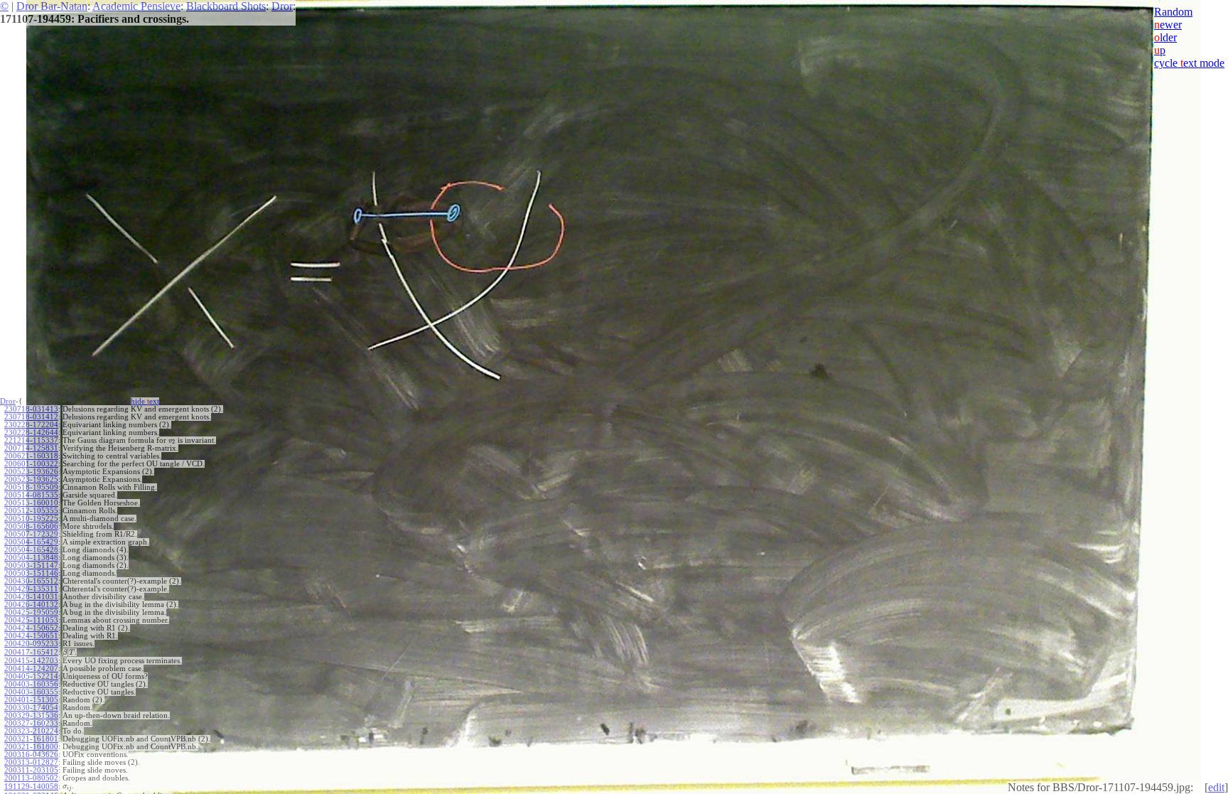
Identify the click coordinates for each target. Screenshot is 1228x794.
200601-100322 (31, 464)
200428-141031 (31, 597)
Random (1173, 12)
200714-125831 (31, 448)
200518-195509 (31, 487)
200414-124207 (31, 668)
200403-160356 (31, 684)
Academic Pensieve (136, 6)
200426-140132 (31, 604)
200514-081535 (31, 495)
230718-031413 (31, 409)
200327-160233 (31, 723)
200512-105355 (31, 511)
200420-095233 (31, 644)
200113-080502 (31, 778)
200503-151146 (31, 573)
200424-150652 (31, 628)
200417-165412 (31, 652)
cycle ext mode (1189, 63)
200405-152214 (31, 676)
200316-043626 (31, 754)
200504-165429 (31, 542)
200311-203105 (31, 770)
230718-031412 (31, 417)
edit (1216, 787)
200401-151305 (31, 700)
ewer (1168, 24)
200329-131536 (31, 715)
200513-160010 (31, 503)
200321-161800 (31, 747)
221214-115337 (31, 440)
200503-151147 (31, 565)
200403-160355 (31, 692)
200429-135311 (31, 589)
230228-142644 (31, 432)
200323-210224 (31, 731)
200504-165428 (31, 550)
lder (1165, 37)
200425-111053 (31, 620)
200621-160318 (31, 456)
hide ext (145, 401)
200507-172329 (31, 534)
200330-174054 (31, 708)
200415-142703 (31, 661)
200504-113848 (31, 558)
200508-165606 (31, 526)
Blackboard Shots (226, 6)
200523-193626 (31, 472)
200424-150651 (31, 636)
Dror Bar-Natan (51, 6)
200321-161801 (31, 739)
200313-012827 (31, 762)
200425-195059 (31, 612)
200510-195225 (31, 518)
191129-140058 (31, 786)
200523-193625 (31, 479)
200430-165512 (31, 581)
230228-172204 (31, 425)
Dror (282, 6)
